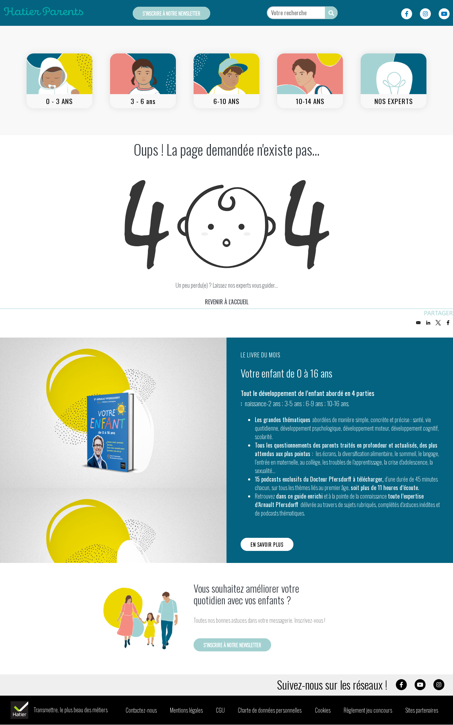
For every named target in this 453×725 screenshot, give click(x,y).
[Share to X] (438, 322)
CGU (220, 710)
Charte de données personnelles (270, 710)
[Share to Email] (418, 322)
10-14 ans (310, 101)
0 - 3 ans (59, 101)
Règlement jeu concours (368, 710)
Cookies (323, 710)
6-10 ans (226, 101)
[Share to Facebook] (448, 322)
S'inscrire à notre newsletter (171, 13)
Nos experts (393, 101)
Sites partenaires (421, 710)
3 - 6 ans (143, 101)
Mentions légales (186, 710)
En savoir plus (267, 544)
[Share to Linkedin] (428, 322)
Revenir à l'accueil (226, 302)
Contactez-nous (141, 710)
